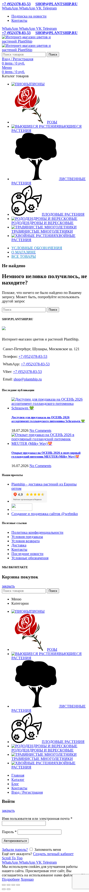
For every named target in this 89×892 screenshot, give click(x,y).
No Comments (40, 431)
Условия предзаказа (27, 537)
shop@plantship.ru (28, 379)
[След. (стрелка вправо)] (8, 889)
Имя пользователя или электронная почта (37, 819)
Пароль (9, 832)
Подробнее (11, 879)
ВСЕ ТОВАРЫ (23, 256)
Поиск (53, 54)
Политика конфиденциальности (37, 532)
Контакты (19, 549)
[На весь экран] (13, 885)
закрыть (8, 586)
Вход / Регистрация (27, 792)
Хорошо (27, 879)
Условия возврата (25, 541)
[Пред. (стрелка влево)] (4, 889)
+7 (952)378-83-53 (16, 4)
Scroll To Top (12, 858)
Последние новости (27, 554)
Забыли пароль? (15, 850)
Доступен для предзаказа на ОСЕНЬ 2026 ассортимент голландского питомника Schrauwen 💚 (48, 419)
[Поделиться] (8, 885)
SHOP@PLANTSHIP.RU (56, 4)
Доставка (18, 545)
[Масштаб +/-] (18, 885)
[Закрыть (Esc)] (4, 885)
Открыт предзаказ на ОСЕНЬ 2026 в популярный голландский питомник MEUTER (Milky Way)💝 (45, 454)
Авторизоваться (15, 841)
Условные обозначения (29, 558)
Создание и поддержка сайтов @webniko (44, 514)
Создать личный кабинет (53, 854)
